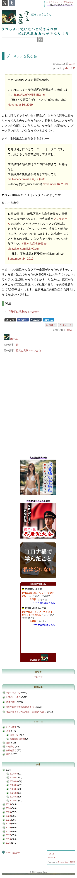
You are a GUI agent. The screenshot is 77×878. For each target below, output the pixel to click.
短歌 (8, 742)
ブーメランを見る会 (21, 56)
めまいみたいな (13, 692)
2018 (8, 831)
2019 (8, 827)
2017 (8, 835)
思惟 (8, 731)
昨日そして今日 (13, 697)
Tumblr (12, 2)
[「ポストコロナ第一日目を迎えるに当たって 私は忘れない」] (38, 577)
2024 (8, 808)
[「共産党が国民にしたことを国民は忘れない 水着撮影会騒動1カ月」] (38, 494)
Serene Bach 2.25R (66, 862)
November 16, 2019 (20, 104)
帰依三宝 (14, 735)
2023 (8, 812)
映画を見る (11, 750)
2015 (8, 843)
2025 (8, 804)
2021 (8, 820)
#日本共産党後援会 (34, 243)
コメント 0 (65, 325)
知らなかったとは (60, 2)
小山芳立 (70, 68)
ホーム (13, 338)
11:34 (72, 63)
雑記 (69, 329)
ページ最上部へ (13, 852)
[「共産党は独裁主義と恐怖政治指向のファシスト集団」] (38, 538)
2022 (8, 816)
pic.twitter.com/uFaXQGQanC (26, 179)
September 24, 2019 (20, 258)
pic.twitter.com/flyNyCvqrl (24, 248)
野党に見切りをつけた (28, 350)
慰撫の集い (11, 702)
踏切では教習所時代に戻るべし (21, 707)
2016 (8, 839)
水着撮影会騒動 (17, 739)
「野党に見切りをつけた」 (25, 311)
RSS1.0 (51, 854)
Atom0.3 (51, 858)
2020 (8, 823)
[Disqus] (39, 404)
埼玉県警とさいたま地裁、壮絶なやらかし (26, 711)
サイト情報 (11, 727)
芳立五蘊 (13, 15)
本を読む (10, 746)
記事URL (51, 325)
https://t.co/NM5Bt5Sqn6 (29, 94)
